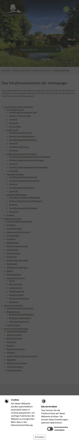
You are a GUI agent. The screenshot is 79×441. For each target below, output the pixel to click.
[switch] (50, 428)
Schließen (39, 437)
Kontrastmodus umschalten (61, 428)
